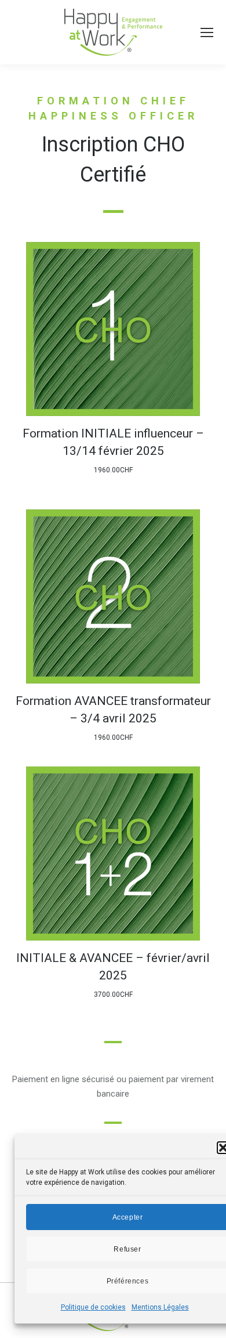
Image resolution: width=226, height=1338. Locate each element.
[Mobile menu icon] (206, 32)
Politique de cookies (93, 1307)
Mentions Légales (160, 1307)
